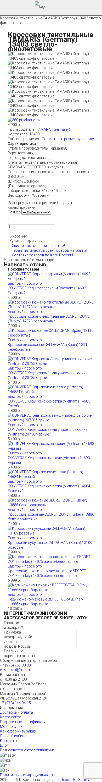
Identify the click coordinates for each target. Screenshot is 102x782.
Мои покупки (11, 726)
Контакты (8, 741)
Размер (14, 212)
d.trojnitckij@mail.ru (16, 670)
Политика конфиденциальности (27, 775)
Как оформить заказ (18, 731)
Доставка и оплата (16, 712)
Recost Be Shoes (75, 780)
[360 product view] (24, 120)
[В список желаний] (8, 232)
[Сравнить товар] (10, 232)
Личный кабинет (14, 736)
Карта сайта (10, 717)
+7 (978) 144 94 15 (15, 703)
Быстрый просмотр (25, 283)
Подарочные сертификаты (23, 722)
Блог (4, 745)
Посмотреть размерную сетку (68, 139)
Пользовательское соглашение (27, 750)
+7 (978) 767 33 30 (15, 665)
